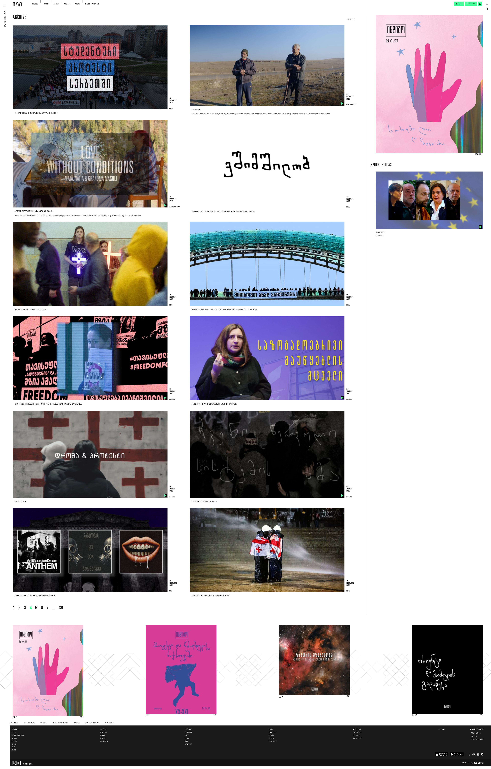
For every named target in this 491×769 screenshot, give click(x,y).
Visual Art (188, 744)
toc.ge (474, 736)
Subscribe (471, 4)
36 (61, 608)
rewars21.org (477, 739)
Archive (19, 17)
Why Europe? (380, 232)
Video (271, 729)
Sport (14, 750)
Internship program (92, 4)
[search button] (487, 9)
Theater (188, 738)
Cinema (187, 735)
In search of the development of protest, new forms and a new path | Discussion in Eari (225, 310)
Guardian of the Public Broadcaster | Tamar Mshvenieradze (214, 404)
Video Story (272, 732)
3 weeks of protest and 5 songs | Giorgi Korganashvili (35, 596)
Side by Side (196, 110)
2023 (81, 717)
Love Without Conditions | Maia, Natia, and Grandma (34, 211)
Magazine (357, 729)
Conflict (103, 738)
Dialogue (271, 738)
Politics (102, 735)
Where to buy (357, 738)
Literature (188, 732)
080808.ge (476, 733)
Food (13, 747)
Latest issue (357, 732)
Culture (67, 4)
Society (56, 4)
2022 (481, 714)
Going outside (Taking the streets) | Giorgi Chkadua (211, 596)
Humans (46, 4)
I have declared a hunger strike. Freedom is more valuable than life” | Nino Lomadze (223, 212)
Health (14, 741)
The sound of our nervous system (204, 501)
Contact (77, 723)
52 (149, 715)
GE (487, 4)
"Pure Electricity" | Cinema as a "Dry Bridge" (31, 310)
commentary (273, 741)
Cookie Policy (110, 723)
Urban (77, 4)
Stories (35, 4)
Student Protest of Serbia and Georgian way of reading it (36, 113)
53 (16, 717)
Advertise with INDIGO (60, 723)
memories (15, 738)
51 (283, 697)
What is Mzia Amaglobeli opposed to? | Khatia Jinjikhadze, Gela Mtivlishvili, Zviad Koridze (48, 404)
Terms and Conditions (92, 723)
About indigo (14, 723)
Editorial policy (29, 723)
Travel (14, 744)
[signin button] (480, 4)
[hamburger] (6, 3)
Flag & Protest (20, 501)
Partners (43, 723)
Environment (104, 741)
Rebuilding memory (18, 735)
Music (186, 741)
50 (416, 715)
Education (103, 732)
